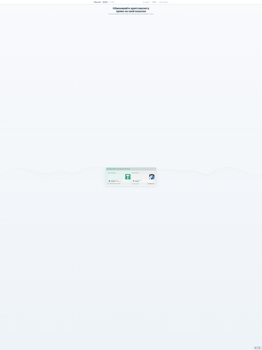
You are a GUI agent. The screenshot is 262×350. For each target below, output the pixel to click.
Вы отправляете (112, 172)
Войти (154, 2)
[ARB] (151, 176)
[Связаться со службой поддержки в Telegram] (259, 348)
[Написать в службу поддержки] (256, 348)
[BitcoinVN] (97, 2)
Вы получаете (136, 172)
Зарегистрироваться (163, 2)
